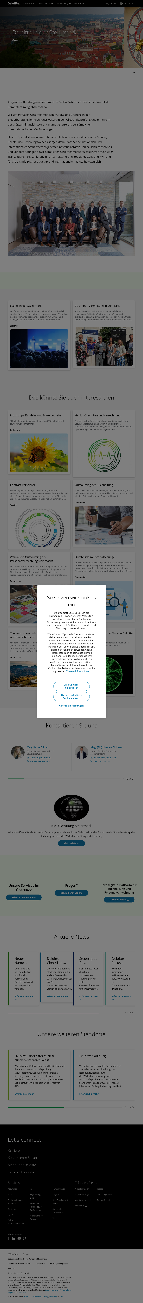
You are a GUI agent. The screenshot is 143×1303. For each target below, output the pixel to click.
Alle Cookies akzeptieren (71, 686)
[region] (71, 651)
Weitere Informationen (78, 671)
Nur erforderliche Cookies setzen (71, 697)
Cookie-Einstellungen (71, 705)
